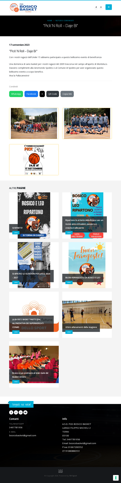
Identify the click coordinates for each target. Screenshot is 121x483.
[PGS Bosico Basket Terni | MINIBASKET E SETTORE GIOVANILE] (23, 8)
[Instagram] (101, 7)
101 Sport (73, 476)
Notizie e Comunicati (64, 20)
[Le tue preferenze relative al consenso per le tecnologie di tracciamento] (116, 478)
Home (49, 20)
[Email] (25, 412)
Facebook (31, 93)
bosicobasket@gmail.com (22, 435)
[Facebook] (96, 7)
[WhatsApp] (21, 412)
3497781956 (15, 427)
